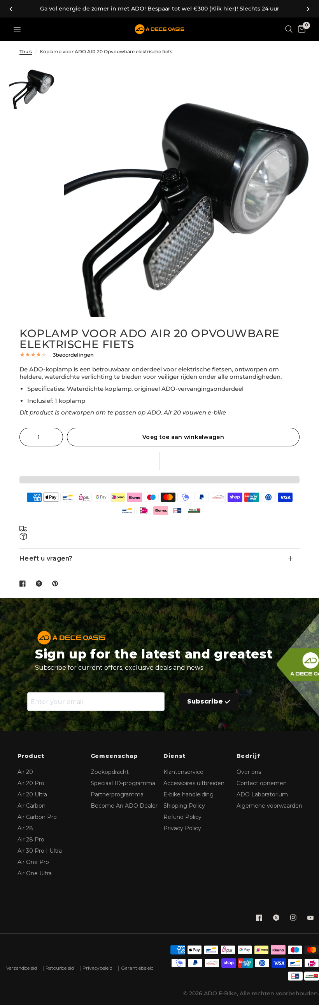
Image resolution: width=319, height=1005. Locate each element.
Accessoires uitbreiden (193, 783)
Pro (31, 783)
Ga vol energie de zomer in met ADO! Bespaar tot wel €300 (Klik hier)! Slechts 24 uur (159, 8)
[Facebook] (259, 917)
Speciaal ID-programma (123, 783)
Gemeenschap (114, 756)
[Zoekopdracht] (288, 29)
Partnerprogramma (117, 794)
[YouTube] (310, 917)
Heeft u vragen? (46, 558)
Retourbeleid (60, 968)
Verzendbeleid (21, 968)
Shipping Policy (184, 805)
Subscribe (205, 701)
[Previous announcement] (11, 9)
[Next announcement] (308, 9)
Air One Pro (33, 862)
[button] (159, 461)
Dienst (174, 756)
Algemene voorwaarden (269, 805)
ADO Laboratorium (262, 794)
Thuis (25, 51)
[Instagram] (293, 917)
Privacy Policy (182, 828)
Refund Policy (182, 816)
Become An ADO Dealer (124, 805)
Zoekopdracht (110, 771)
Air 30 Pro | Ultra (40, 850)
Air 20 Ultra (32, 794)
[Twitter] (276, 917)
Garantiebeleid (137, 968)
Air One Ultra (35, 873)
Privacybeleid (97, 968)
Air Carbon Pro (37, 816)
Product (31, 756)
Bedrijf (248, 756)
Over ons (249, 771)
